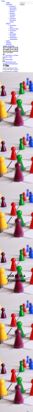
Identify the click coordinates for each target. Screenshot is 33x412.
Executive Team (14, 28)
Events (16, 63)
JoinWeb (15, 71)
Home (4, 63)
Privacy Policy (14, 68)
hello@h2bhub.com (10, 62)
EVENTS (8, 42)
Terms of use (6, 68)
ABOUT (8, 23)
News (12, 63)
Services (8, 63)
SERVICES (9, 4)
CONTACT (9, 44)
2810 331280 (8, 59)
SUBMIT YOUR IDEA (8, 46)
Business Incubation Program (12, 14)
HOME (8, 2)
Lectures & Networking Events (13, 20)
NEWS (8, 41)
